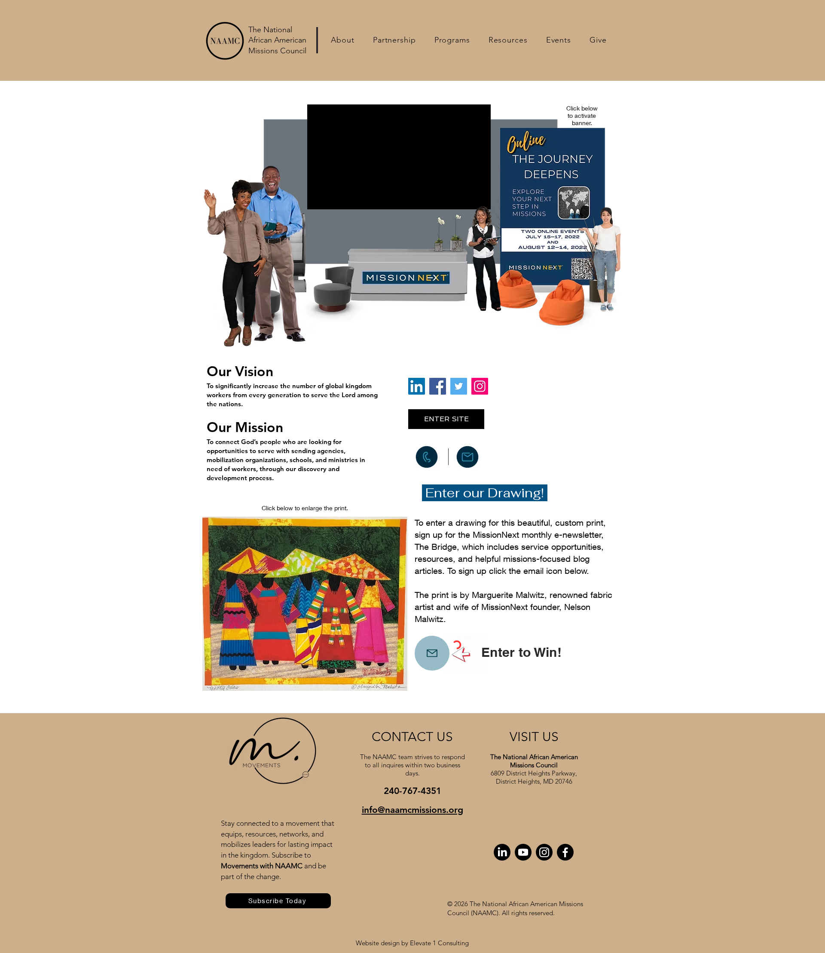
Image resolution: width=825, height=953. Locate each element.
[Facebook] (437, 386)
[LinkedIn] (416, 386)
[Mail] (432, 653)
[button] (343, 40)
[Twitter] (458, 386)
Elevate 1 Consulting (439, 943)
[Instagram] (479, 386)
